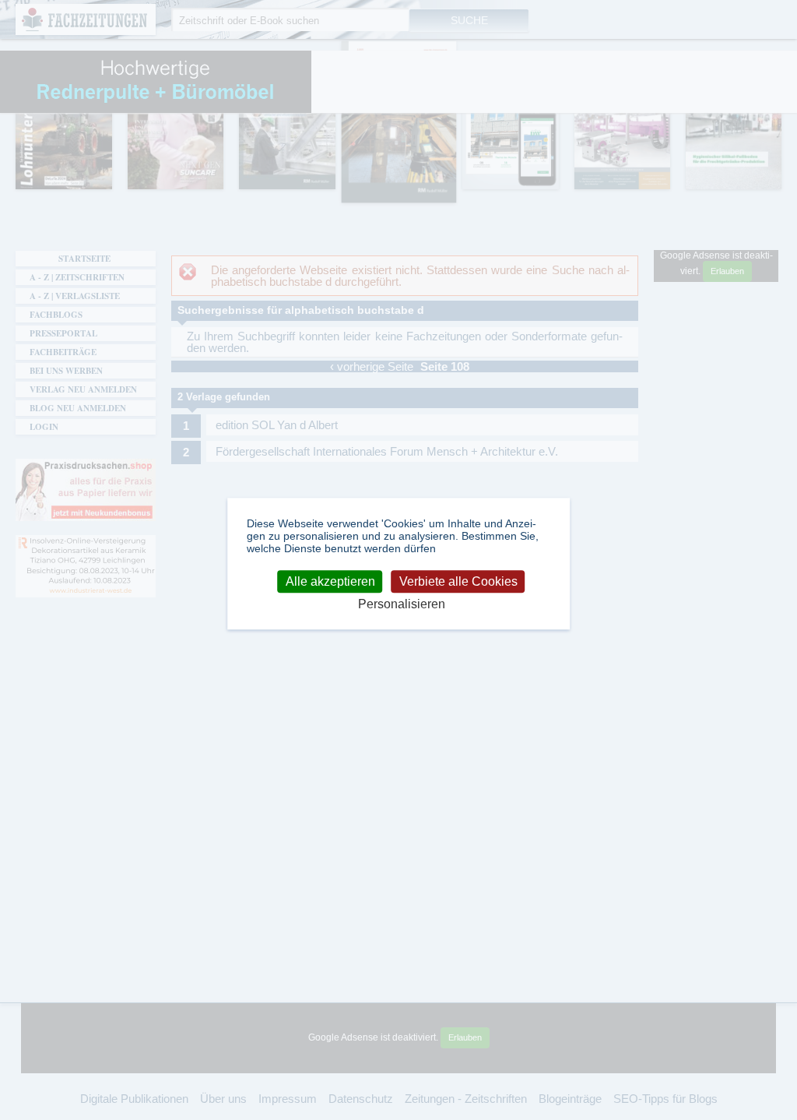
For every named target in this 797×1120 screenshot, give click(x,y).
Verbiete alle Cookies (458, 581)
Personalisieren (401, 604)
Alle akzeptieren (330, 581)
